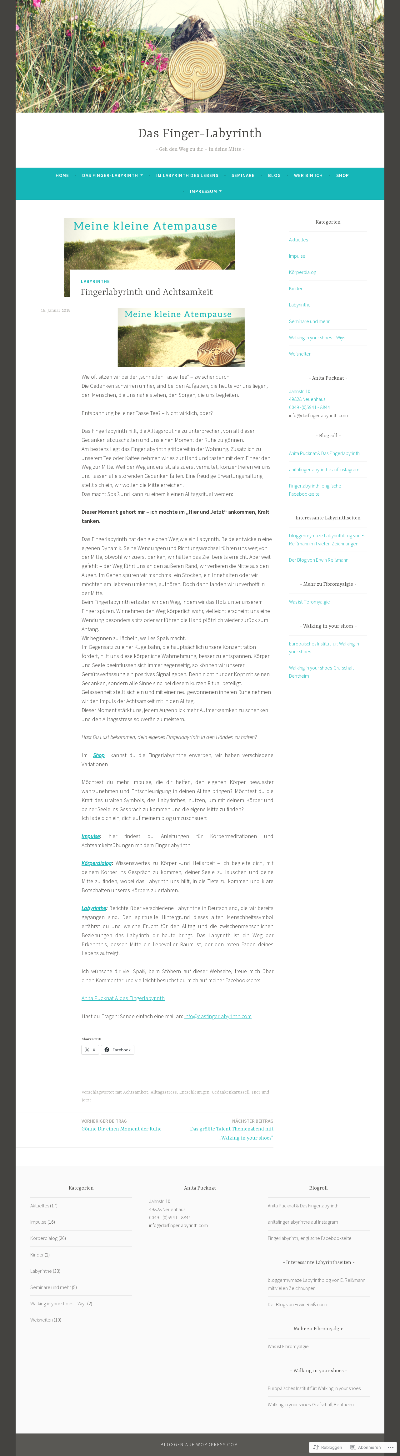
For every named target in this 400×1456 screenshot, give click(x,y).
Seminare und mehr (309, 321)
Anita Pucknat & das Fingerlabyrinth (123, 998)
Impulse (91, 836)
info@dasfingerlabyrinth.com (218, 1016)
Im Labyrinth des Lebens (187, 175)
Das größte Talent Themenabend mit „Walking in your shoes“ (231, 1129)
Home (62, 175)
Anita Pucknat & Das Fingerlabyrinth (324, 453)
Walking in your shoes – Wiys (317, 337)
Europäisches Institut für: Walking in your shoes (314, 1388)
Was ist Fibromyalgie (309, 602)
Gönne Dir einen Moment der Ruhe (122, 1125)
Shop (342, 175)
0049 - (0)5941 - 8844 (170, 1217)
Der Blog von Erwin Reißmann (318, 560)
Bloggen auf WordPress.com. (200, 1445)
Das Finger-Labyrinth (200, 134)
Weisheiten (300, 354)
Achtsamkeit (135, 1092)
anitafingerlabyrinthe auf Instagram (324, 469)
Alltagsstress (164, 1092)
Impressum (203, 191)
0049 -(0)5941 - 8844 (309, 407)
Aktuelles (298, 239)
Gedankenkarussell (230, 1092)
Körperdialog (97, 863)
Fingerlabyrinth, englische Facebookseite (310, 1238)
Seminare (243, 175)
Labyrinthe (95, 281)
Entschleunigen (194, 1092)
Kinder (295, 288)
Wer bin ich (308, 175)
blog (274, 175)
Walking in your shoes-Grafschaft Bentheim (311, 1404)
